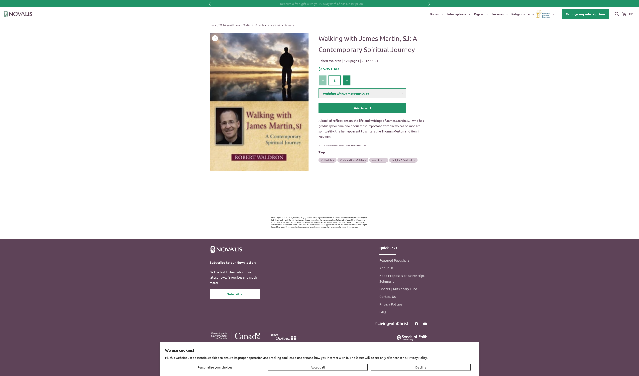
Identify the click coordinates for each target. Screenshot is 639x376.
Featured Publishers (394, 260)
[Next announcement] (429, 4)
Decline (420, 367)
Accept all (318, 367)
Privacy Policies (390, 304)
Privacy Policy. (417, 358)
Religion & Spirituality (403, 159)
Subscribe (234, 294)
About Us (386, 268)
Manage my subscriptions (585, 14)
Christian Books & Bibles (353, 159)
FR (631, 14)
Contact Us (387, 296)
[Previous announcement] (210, 4)
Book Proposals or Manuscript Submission (402, 278)
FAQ (382, 312)
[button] (435, 14)
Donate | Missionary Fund (398, 289)
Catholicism (327, 159)
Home (213, 24)
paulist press (378, 159)
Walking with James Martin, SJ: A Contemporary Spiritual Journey (256, 24)
